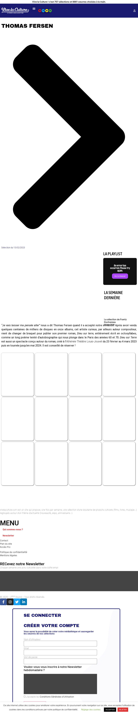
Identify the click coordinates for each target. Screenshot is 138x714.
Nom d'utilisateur (32, 639)
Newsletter (8, 535)
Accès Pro (5, 547)
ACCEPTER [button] (110, 709)
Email (26, 648)
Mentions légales (8, 555)
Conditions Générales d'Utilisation (57, 696)
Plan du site (6, 543)
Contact (4, 540)
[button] (34, 8)
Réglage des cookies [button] (91, 709)
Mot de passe (30, 657)
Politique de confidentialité (13, 552)
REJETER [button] (123, 709)
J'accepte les (49, 697)
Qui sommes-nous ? (13, 529)
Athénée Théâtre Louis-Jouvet (84, 341)
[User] (134, 10)
